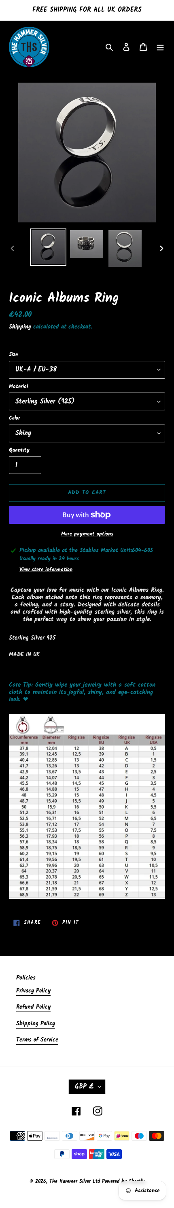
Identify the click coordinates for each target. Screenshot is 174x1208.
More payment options (87, 534)
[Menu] (160, 47)
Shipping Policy (35, 1023)
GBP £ (84, 1087)
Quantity (19, 450)
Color (14, 418)
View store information (45, 570)
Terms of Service (37, 1039)
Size (13, 355)
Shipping (20, 326)
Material (18, 387)
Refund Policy (33, 1007)
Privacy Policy (33, 990)
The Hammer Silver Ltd (75, 1181)
